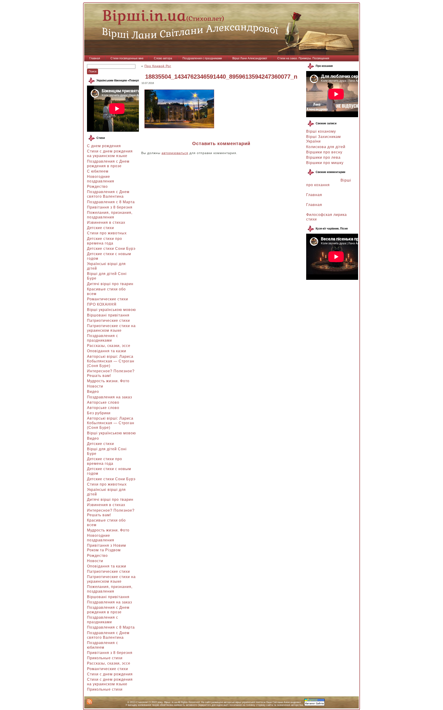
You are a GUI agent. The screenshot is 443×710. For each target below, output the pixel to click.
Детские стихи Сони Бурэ (111, 249)
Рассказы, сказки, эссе (108, 346)
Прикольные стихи (105, 658)
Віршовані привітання (108, 315)
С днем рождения (104, 146)
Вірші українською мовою (111, 310)
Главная (314, 195)
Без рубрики (99, 413)
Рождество (97, 186)
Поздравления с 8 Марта (111, 202)
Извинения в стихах (106, 222)
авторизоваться (175, 153)
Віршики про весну (324, 152)
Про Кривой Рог (157, 66)
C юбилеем (97, 171)
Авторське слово (103, 402)
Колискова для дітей (325, 147)
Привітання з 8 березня (109, 207)
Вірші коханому (321, 131)
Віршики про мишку (325, 163)
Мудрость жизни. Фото (108, 381)
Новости (95, 386)
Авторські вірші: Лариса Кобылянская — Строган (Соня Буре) (110, 361)
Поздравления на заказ (109, 397)
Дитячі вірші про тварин (110, 284)
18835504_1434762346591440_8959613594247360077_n (221, 76)
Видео (93, 392)
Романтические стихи (107, 299)
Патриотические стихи (108, 320)
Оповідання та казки (106, 351)
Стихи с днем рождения (110, 674)
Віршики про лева (323, 157)
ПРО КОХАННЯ (102, 304)
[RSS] (89, 701)
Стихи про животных (107, 233)
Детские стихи (100, 228)
